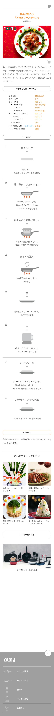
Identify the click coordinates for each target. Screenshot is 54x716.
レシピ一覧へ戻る (27, 534)
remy (7, 7)
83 (48, 62)
